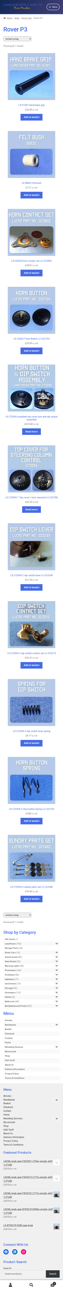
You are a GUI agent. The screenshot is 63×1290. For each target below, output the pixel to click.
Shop (17, 18)
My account (10, 1051)
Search (7, 1268)
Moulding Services (14, 1047)
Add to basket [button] (31, 117)
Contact (9, 1038)
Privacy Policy (12, 1074)
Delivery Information (15, 1069)
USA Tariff (10, 1060)
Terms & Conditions (14, 1078)
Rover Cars (27, 18)
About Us (9, 1065)
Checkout (9, 1034)
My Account (10, 1285)
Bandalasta (10, 1025)
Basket (8, 1029)
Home (9, 18)
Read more (31, 431)
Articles (8, 1020)
